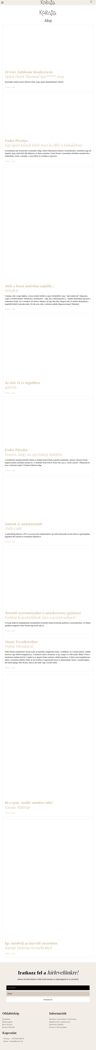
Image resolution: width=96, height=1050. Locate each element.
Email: (13, 1041)
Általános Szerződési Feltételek (62, 1019)
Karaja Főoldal (8, 1027)
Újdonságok (7, 1022)
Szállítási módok (56, 1024)
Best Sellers (7, 1024)
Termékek (6, 1019)
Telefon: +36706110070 (14, 1039)
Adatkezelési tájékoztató (59, 1022)
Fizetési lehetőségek (58, 1027)
